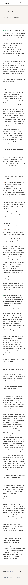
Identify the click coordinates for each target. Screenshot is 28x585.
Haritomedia (10, 571)
